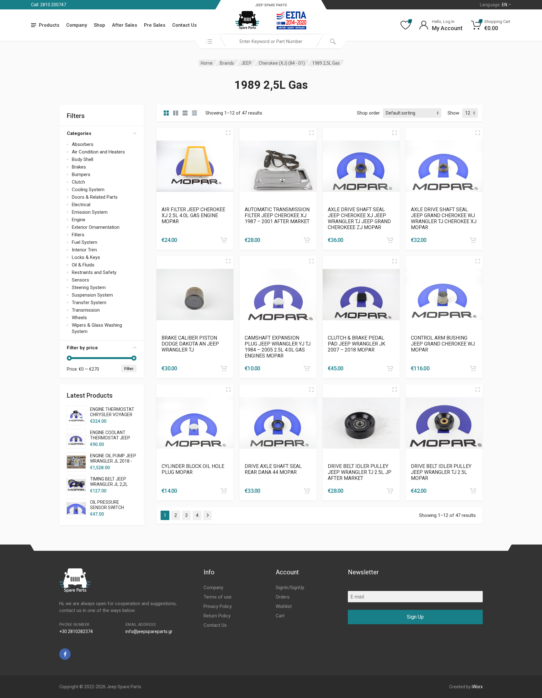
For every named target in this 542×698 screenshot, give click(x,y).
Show (453, 113)
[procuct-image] (195, 166)
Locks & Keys (86, 257)
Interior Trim (84, 250)
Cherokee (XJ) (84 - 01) (282, 63)
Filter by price (82, 348)
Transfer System (89, 302)
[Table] (194, 113)
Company (76, 25)
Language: (493, 4)
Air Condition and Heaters (98, 152)
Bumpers (81, 174)
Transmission (86, 310)
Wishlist (284, 606)
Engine (78, 220)
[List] (185, 113)
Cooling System (88, 189)
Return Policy (217, 616)
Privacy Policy (218, 606)
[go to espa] (291, 20)
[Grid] (166, 113)
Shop (99, 25)
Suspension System (92, 295)
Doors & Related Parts (95, 197)
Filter (129, 368)
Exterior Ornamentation (96, 227)
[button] (223, 240)
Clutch (78, 182)
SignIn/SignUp (290, 587)
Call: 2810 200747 (48, 4)
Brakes (79, 167)
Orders (283, 597)
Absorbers (82, 144)
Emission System (90, 212)
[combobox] (271, 41)
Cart (280, 616)
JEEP (246, 63)
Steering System (89, 287)
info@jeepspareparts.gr (149, 631)
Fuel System (84, 242)
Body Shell (82, 159)
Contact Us (184, 25)
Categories (79, 133)
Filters (78, 235)
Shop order (368, 113)
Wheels (79, 317)
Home (207, 63)
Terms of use (217, 597)
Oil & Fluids (83, 265)
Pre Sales (154, 25)
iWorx (477, 686)
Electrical (81, 204)
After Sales (124, 25)
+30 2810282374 (76, 631)
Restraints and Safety (94, 272)
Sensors (80, 280)
